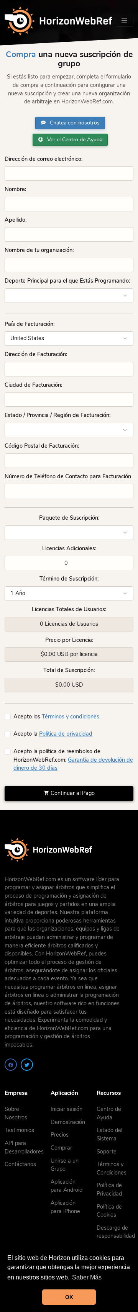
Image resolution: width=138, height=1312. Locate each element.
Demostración (68, 1122)
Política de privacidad (65, 734)
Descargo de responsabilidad (116, 1232)
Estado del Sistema (109, 1134)
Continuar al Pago (72, 793)
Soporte (107, 1151)
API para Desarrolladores (24, 1147)
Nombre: (15, 189)
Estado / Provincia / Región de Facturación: (57, 415)
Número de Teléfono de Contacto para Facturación (68, 476)
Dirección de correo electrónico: (43, 159)
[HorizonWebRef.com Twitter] (27, 1064)
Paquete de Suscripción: (69, 518)
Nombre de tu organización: (39, 250)
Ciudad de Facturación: (33, 385)
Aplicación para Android (66, 1186)
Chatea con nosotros (74, 122)
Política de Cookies (109, 1211)
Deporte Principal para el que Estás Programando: (67, 281)
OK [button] (69, 1297)
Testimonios (19, 1130)
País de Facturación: (29, 324)
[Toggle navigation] (124, 21)
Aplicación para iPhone (65, 1207)
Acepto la (52, 734)
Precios (60, 1135)
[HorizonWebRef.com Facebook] (11, 1064)
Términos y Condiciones (112, 1168)
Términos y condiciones (70, 716)
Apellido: (15, 220)
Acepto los (56, 716)
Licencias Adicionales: (69, 548)
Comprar (61, 1148)
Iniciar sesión (66, 1109)
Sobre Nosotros (16, 1113)
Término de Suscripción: (69, 578)
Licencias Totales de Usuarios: (69, 609)
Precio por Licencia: (69, 640)
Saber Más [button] (87, 1277)
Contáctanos (20, 1164)
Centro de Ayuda (109, 1113)
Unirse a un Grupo (65, 1165)
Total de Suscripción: (69, 670)
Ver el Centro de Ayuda (74, 139)
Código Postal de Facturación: (42, 446)
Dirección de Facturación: (36, 354)
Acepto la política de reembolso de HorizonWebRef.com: (73, 760)
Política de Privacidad (109, 1189)
